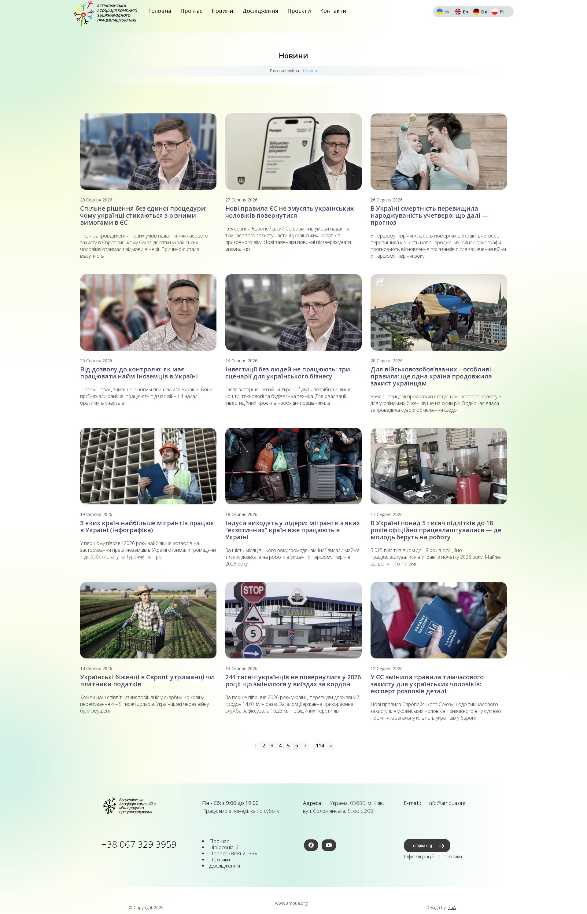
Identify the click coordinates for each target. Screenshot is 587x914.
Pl (502, 11)
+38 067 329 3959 (138, 844)
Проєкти (299, 10)
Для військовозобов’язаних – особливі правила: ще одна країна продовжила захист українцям (431, 376)
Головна (159, 10)
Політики (219, 859)
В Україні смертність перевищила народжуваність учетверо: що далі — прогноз (429, 215)
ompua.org (422, 845)
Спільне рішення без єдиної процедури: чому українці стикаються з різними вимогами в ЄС (143, 215)
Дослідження (260, 10)
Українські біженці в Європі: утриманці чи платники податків (147, 680)
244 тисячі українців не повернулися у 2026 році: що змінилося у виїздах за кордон (293, 680)
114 (320, 745)
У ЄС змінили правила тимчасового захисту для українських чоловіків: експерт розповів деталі (427, 684)
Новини (222, 10)
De (484, 11)
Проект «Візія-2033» (233, 853)
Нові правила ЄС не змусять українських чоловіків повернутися (289, 211)
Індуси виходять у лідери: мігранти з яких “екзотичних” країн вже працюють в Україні (292, 530)
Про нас (191, 10)
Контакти (333, 10)
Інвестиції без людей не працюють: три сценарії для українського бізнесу (287, 372)
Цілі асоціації (223, 847)
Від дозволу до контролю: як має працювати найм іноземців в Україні (139, 372)
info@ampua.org (446, 802)
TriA (452, 907)
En (465, 11)
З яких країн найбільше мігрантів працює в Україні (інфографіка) (146, 526)
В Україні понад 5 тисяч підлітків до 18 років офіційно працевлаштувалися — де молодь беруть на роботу (436, 530)
